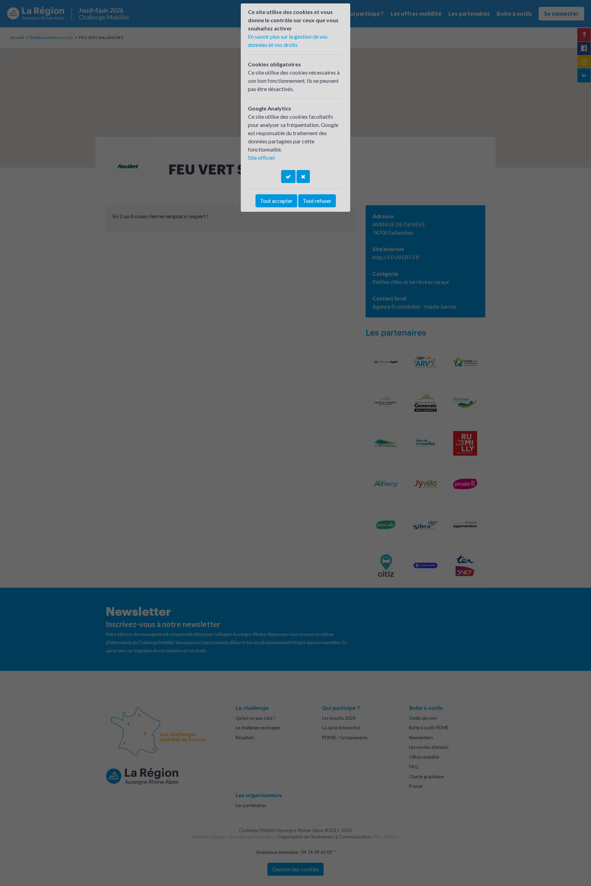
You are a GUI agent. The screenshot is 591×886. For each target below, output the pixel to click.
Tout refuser (317, 200)
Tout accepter (276, 200)
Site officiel (261, 157)
